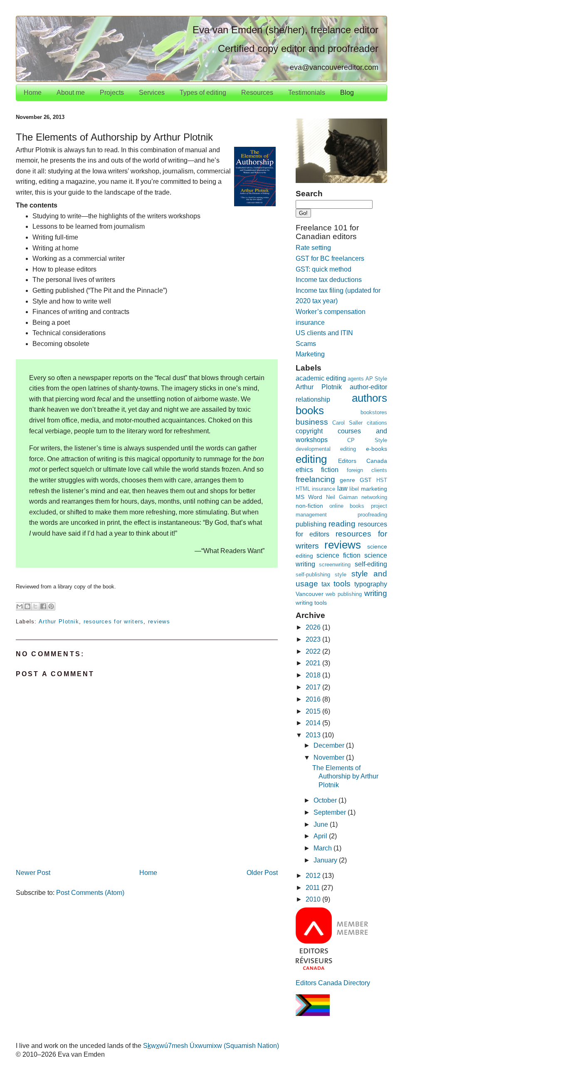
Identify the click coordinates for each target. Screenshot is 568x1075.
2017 (314, 687)
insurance (323, 489)
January (326, 860)
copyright (309, 431)
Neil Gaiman (342, 497)
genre (347, 480)
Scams (306, 343)
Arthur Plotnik (59, 621)
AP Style (376, 379)
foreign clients (367, 470)
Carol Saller (347, 423)
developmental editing (326, 449)
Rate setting (313, 247)
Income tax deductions (329, 279)
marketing (374, 488)
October (326, 800)
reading (342, 523)
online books (346, 506)
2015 (314, 711)
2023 (314, 639)
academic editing (321, 378)
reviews (159, 621)
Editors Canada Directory (333, 982)
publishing (311, 524)
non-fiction (309, 505)
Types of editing (203, 92)
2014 (314, 723)
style (340, 574)
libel (354, 489)
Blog (347, 92)
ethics (304, 469)
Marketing (310, 354)
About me (71, 92)
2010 (314, 899)
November (330, 757)
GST (366, 480)
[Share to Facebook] (43, 606)
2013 (314, 735)
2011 (313, 887)
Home (33, 92)
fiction (329, 469)
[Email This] (19, 606)
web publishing (344, 594)
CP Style (367, 440)
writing (375, 593)
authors (369, 398)
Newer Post (33, 872)
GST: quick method (323, 269)
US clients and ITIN (324, 332)
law (342, 488)
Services (152, 92)
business (312, 422)
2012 (314, 875)
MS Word (309, 497)
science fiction (338, 555)
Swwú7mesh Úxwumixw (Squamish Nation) (211, 1045)
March (323, 848)
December (330, 745)
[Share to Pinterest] (51, 606)
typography (370, 584)
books (310, 410)
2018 (314, 675)
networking (374, 497)
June (322, 824)
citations (377, 423)
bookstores (374, 412)
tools (342, 583)
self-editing (371, 564)
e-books (376, 448)
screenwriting (335, 564)
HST (381, 480)
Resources (257, 92)
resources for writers (114, 621)
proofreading (372, 515)
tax (325, 584)
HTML (303, 489)
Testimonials (306, 92)
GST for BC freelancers (330, 258)
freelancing (315, 479)
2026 (314, 627)
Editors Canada (362, 460)
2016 (314, 699)
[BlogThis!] (27, 606)
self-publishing (313, 574)
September (331, 812)
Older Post (262, 872)
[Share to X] (35, 606)
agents (356, 379)
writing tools (311, 602)
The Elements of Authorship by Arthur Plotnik (345, 776)
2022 (314, 651)
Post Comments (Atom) (90, 892)
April (321, 836)
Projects (112, 92)
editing (311, 459)
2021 (314, 663)
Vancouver (310, 594)
